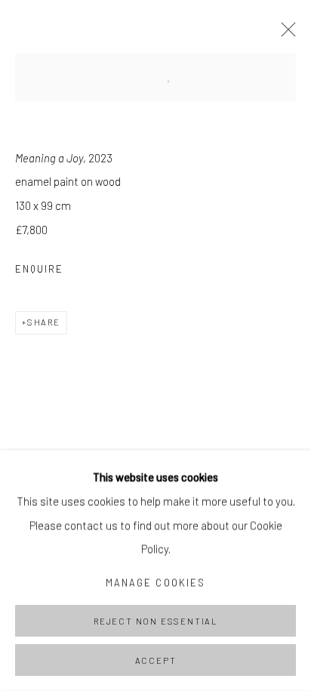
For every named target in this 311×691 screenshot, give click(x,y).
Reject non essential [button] (155, 621)
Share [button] (43, 322)
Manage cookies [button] (155, 582)
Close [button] (284, 34)
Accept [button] (156, 660)
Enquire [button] (39, 269)
